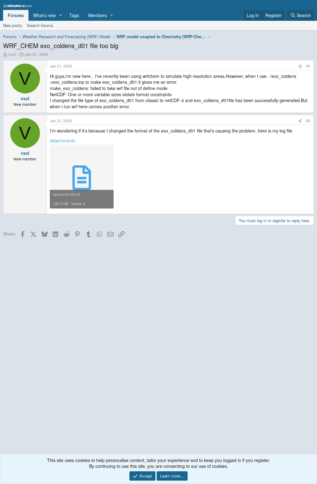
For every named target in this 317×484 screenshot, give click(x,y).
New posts (12, 25)
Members (97, 15)
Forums (16, 15)
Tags (74, 15)
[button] (60, 15)
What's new (44, 15)
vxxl (12, 54)
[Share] (300, 66)
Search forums (40, 25)
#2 (308, 120)
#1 (308, 66)
